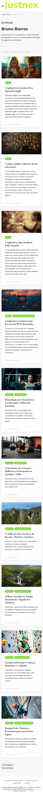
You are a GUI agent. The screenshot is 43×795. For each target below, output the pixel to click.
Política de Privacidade (13, 780)
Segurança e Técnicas (24, 723)
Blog (8, 82)
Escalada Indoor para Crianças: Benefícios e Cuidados (20, 664)
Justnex (25, 787)
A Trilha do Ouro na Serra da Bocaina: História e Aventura (19, 535)
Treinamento (20, 394)
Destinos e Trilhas (23, 528)
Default (9, 394)
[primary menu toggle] (3, 6)
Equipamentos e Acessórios (23, 316)
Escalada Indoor (22, 657)
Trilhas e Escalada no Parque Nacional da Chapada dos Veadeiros (19, 599)
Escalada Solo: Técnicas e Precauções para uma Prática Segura (19, 731)
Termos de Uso (31, 780)
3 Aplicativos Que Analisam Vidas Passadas (18, 244)
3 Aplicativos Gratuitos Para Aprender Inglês (19, 89)
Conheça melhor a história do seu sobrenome (21, 165)
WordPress (30, 791)
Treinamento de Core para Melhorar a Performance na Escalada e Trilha (18, 471)
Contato (27, 783)
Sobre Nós (17, 783)
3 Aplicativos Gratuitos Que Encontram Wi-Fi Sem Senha (19, 322)
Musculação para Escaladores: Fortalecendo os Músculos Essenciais (19, 402)
